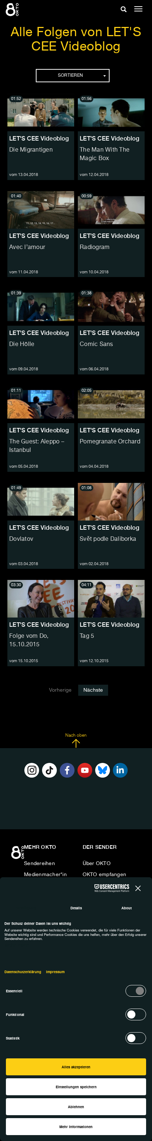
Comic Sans (96, 345)
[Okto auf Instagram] (31, 770)
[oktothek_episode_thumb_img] (40, 112)
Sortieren (70, 75)
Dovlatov (21, 539)
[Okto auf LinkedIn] (120, 770)
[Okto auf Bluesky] (102, 770)
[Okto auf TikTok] (49, 770)
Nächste (93, 690)
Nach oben (75, 735)
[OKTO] (13, 9)
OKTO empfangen (105, 874)
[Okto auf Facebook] (67, 770)
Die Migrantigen (31, 150)
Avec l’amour (27, 247)
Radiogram (95, 247)
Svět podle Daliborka (108, 539)
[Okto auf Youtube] (84, 770)
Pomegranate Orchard (110, 442)
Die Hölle (21, 345)
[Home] (18, 855)
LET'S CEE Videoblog (39, 138)
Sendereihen (39, 863)
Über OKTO (97, 863)
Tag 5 (87, 636)
